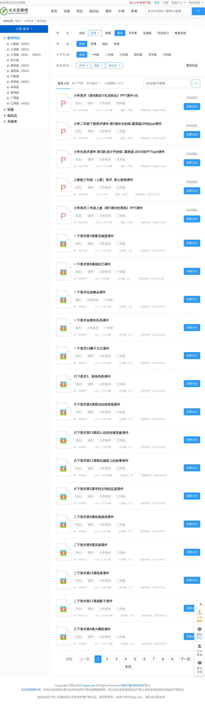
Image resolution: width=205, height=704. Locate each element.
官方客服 (199, 650)
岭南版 (15, 87)
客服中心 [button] (178, 2)
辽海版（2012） (21, 103)
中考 (121, 11)
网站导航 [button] (195, 2)
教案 (108, 33)
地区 (97, 65)
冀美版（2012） (21, 70)
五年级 (152, 54)
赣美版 (15, 92)
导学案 (133, 33)
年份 (82, 65)
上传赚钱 (199, 616)
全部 (82, 33)
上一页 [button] (84, 659)
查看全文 (192, 106)
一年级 (95, 54)
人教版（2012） (21, 43)
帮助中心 (199, 633)
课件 (108, 11)
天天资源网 (18, 2)
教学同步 (42, 21)
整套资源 (180, 33)
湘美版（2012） (21, 65)
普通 (93, 43)
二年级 (109, 54)
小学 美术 (23, 29)
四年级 (138, 54)
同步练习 (163, 33)
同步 (79, 11)
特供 (117, 43)
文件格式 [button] (92, 83)
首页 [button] (69, 659)
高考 (134, 11)
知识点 (94, 11)
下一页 (185, 659)
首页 (54, 11)
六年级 (167, 54)
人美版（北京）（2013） (26, 54)
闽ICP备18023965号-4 (136, 685)
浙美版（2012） (21, 81)
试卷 (67, 11)
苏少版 (15, 60)
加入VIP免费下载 (140, 2)
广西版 (15, 97)
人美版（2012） (21, 49)
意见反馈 (199, 667)
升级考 (12, 121)
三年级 (124, 54)
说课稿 (147, 33)
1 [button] (98, 659)
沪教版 (15, 76)
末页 (128, 666)
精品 (105, 43)
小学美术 (28, 21)
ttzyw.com (89, 685)
